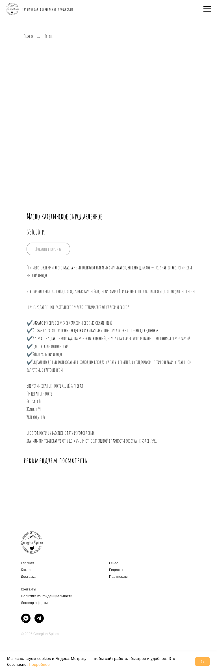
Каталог (50, 36)
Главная (28, 36)
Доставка (28, 577)
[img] (26, 618)
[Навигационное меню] (207, 9)
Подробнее (39, 664)
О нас (113, 563)
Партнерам (118, 577)
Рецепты (116, 570)
